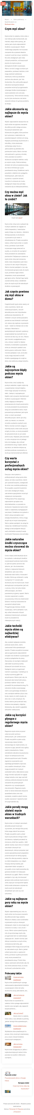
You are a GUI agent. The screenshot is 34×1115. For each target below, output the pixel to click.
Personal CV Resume (16, 1109)
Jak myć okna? (18, 1013)
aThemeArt (17, 1112)
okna (20, 218)
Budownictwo (9, 24)
